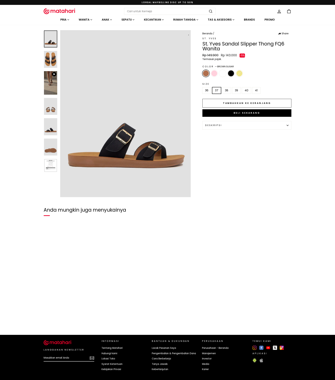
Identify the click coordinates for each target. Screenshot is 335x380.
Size (205, 83)
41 (256, 90)
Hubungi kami (109, 353)
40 (246, 90)
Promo (270, 19)
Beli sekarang (247, 113)
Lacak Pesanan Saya (164, 348)
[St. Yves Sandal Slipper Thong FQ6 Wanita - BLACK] (73, 320)
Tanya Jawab (160, 364)
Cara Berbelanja (161, 358)
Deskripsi (213, 125)
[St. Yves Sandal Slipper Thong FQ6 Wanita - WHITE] (61, 320)
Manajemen (209, 353)
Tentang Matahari (112, 348)
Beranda (207, 33)
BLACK (231, 73)
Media (205, 364)
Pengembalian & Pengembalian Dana (174, 353)
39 (236, 90)
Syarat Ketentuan (112, 364)
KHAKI (239, 73)
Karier (205, 369)
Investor (207, 358)
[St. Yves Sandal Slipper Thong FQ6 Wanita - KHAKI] (67, 320)
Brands (249, 19)
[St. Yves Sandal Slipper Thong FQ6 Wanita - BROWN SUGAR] (48, 320)
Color (218, 66)
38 (226, 90)
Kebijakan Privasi (111, 369)
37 (216, 90)
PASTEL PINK (214, 73)
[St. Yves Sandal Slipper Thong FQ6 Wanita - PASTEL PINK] (54, 320)
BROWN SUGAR (205, 73)
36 (206, 90)
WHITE (222, 73)
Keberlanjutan (160, 369)
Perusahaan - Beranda (215, 348)
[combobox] (170, 11)
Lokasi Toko (108, 358)
